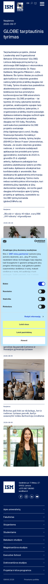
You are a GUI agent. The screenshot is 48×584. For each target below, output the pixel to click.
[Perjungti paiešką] (32, 3)
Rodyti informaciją (32, 316)
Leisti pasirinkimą (24, 332)
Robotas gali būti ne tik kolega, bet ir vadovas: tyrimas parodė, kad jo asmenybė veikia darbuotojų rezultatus (23, 413)
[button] (24, 509)
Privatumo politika (31, 579)
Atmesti (24, 340)
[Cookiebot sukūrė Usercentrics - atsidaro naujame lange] (34, 241)
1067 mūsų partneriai (18, 254)
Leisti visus (24, 324)
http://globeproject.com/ (17, 131)
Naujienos (6, 209)
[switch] (41, 291)
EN (28, 3)
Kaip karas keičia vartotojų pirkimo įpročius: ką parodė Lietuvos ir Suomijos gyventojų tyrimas (22, 347)
